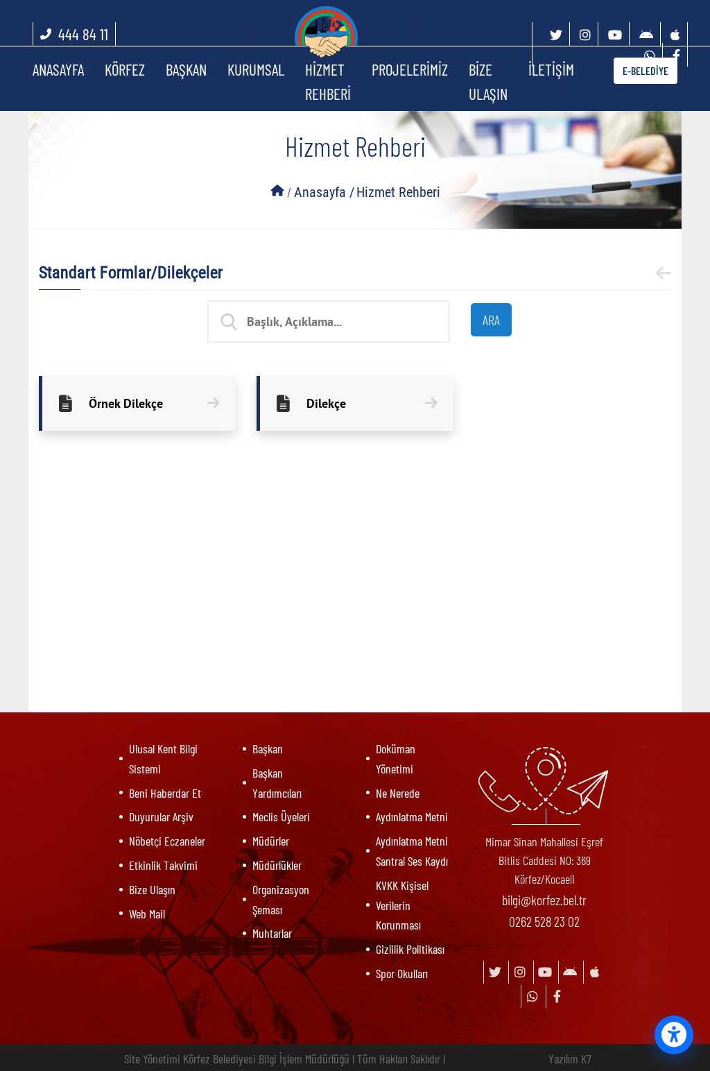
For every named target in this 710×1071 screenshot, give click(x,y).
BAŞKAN (186, 69)
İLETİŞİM (551, 69)
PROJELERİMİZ (410, 69)
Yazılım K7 (569, 1058)
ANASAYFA (58, 69)
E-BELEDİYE (645, 70)
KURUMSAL (255, 69)
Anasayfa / (324, 192)
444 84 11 (83, 34)
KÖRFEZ (125, 69)
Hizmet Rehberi (398, 192)
